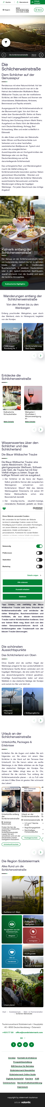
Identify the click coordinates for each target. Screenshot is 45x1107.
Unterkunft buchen (11, 844)
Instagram (33, 941)
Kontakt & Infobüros (27, 1058)
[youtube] (19, 1044)
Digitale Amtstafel (14, 1078)
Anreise (12, 1058)
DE (21, 1038)
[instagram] (25, 1044)
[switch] (39, 553)
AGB (37, 1078)
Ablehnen (22, 597)
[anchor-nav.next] (41, 55)
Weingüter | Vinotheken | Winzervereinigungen (33, 415)
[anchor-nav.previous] (4, 55)
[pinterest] (31, 1044)
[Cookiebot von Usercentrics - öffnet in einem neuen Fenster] (32, 508)
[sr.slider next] (40, 355)
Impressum (22, 1087)
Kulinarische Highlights (15, 284)
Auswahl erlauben (22, 589)
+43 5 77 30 (7, 1032)
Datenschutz (9, 1083)
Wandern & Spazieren (33, 966)
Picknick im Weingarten (29, 923)
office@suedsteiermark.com (29, 1032)
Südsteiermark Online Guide (22, 1074)
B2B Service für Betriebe (22, 1066)
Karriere (29, 1078)
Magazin (12, 936)
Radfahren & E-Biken (11, 912)
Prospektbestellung (22, 1062)
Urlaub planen (9, 1005)
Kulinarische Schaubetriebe (10, 413)
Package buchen (30, 838)
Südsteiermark (15, 1012)
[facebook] (13, 1044)
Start (4, 1012)
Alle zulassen (22, 582)
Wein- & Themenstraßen (33, 1012)
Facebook (12, 961)
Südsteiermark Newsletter (22, 1070)
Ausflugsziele (29, 954)
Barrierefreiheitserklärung (29, 1083)
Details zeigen (32, 575)
